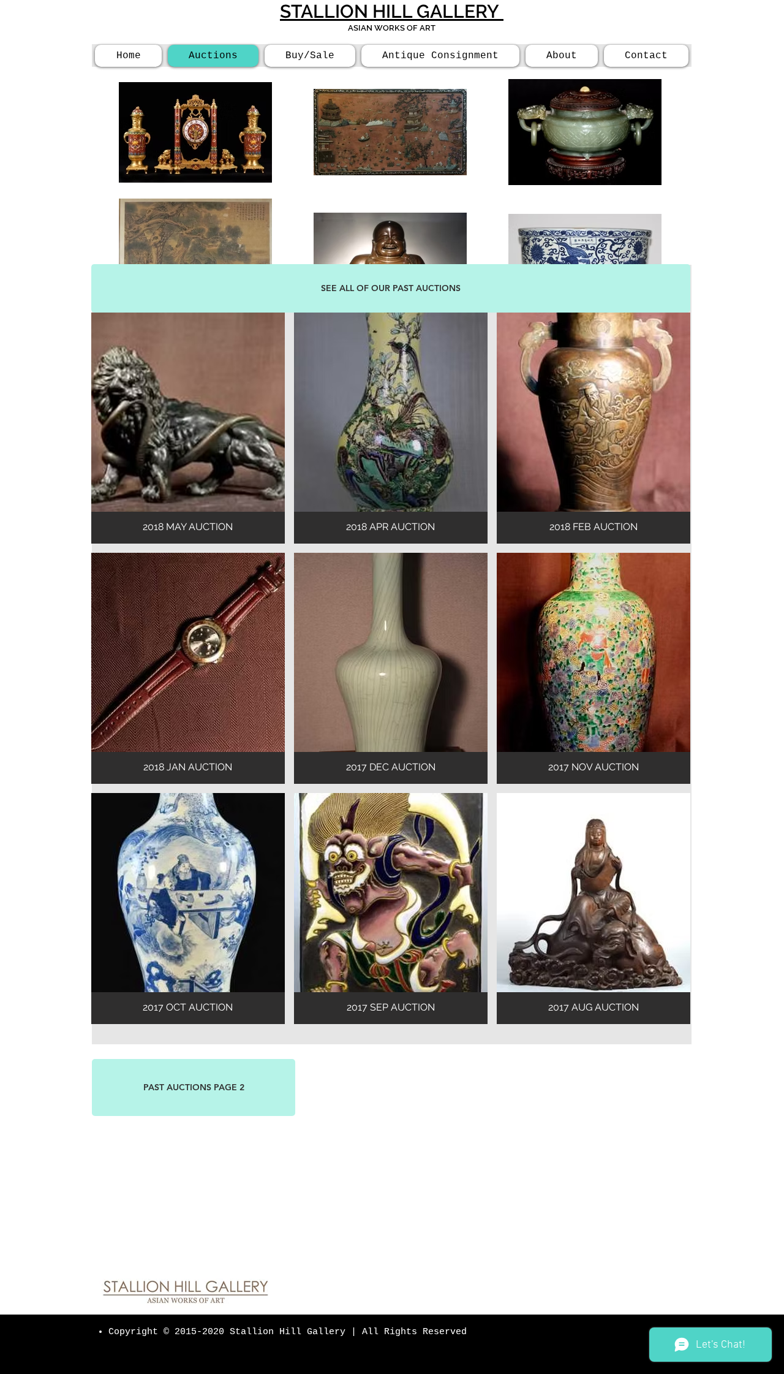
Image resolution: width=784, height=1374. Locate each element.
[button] (188, 428)
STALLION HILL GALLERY (391, 11)
